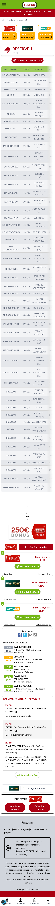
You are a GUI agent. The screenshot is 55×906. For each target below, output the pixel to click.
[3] (12, 609)
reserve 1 (23, 20)
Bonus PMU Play (10, 599)
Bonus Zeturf (8, 574)
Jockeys (12, 20)
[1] (12, 558)
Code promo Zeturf (44, 574)
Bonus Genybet (9, 625)
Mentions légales (21, 829)
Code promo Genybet (43, 625)
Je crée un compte (15, 807)
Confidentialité (37, 829)
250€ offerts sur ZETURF (29, 60)
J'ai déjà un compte (39, 807)
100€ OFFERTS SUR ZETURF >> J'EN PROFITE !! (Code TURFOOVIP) (27, 12)
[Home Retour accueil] (29, 5)
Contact (8, 829)
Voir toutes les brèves (27, 775)
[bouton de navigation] (4, 4)
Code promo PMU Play (43, 599)
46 (27, 516)
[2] (12, 583)
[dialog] (3, 902)
